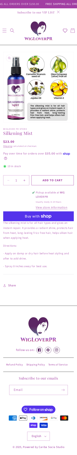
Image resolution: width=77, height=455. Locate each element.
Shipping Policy (35, 365)
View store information (51, 207)
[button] (4, 30)
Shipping (7, 146)
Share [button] (12, 285)
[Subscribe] (63, 390)
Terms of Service (58, 365)
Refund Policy (14, 365)
